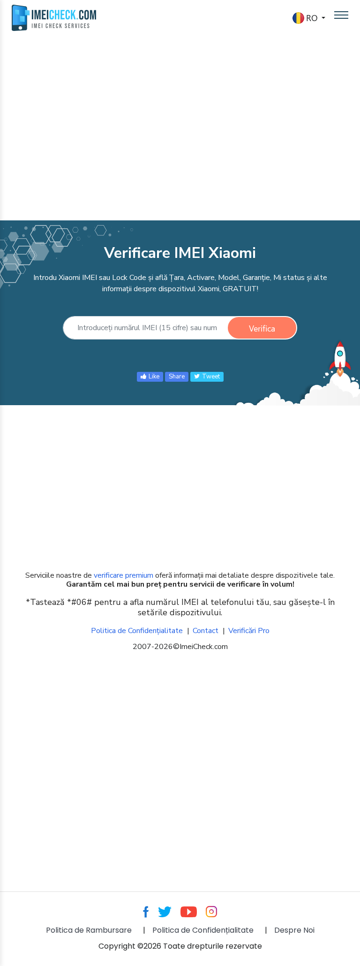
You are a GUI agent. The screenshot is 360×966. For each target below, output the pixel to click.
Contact (205, 631)
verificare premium (123, 575)
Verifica (262, 328)
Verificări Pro (249, 631)
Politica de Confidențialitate (137, 631)
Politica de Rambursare (89, 930)
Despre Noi (294, 930)
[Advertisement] (180, 122)
